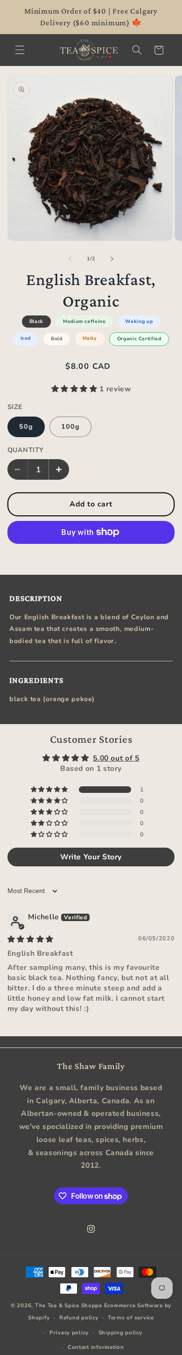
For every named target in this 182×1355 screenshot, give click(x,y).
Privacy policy (69, 1332)
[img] (30, 939)
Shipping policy (120, 1332)
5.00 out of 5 (116, 758)
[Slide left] (70, 259)
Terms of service (131, 1317)
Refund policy (78, 1317)
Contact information (96, 1347)
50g (26, 426)
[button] (19, 50)
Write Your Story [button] (91, 857)
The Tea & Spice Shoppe (68, 1305)
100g (70, 426)
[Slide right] (112, 259)
